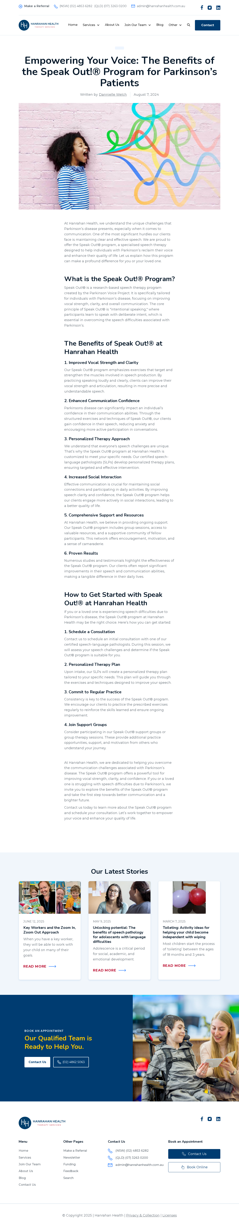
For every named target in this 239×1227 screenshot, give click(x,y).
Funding (69, 1164)
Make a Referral (75, 1150)
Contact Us (37, 1062)
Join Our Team (30, 1164)
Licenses (169, 1215)
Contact (207, 25)
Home (72, 25)
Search (68, 1178)
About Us (112, 25)
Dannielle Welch (113, 94)
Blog (159, 25)
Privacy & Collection (143, 1215)
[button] (91, 25)
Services (25, 1157)
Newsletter (71, 1157)
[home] (38, 25)
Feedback (70, 1171)
